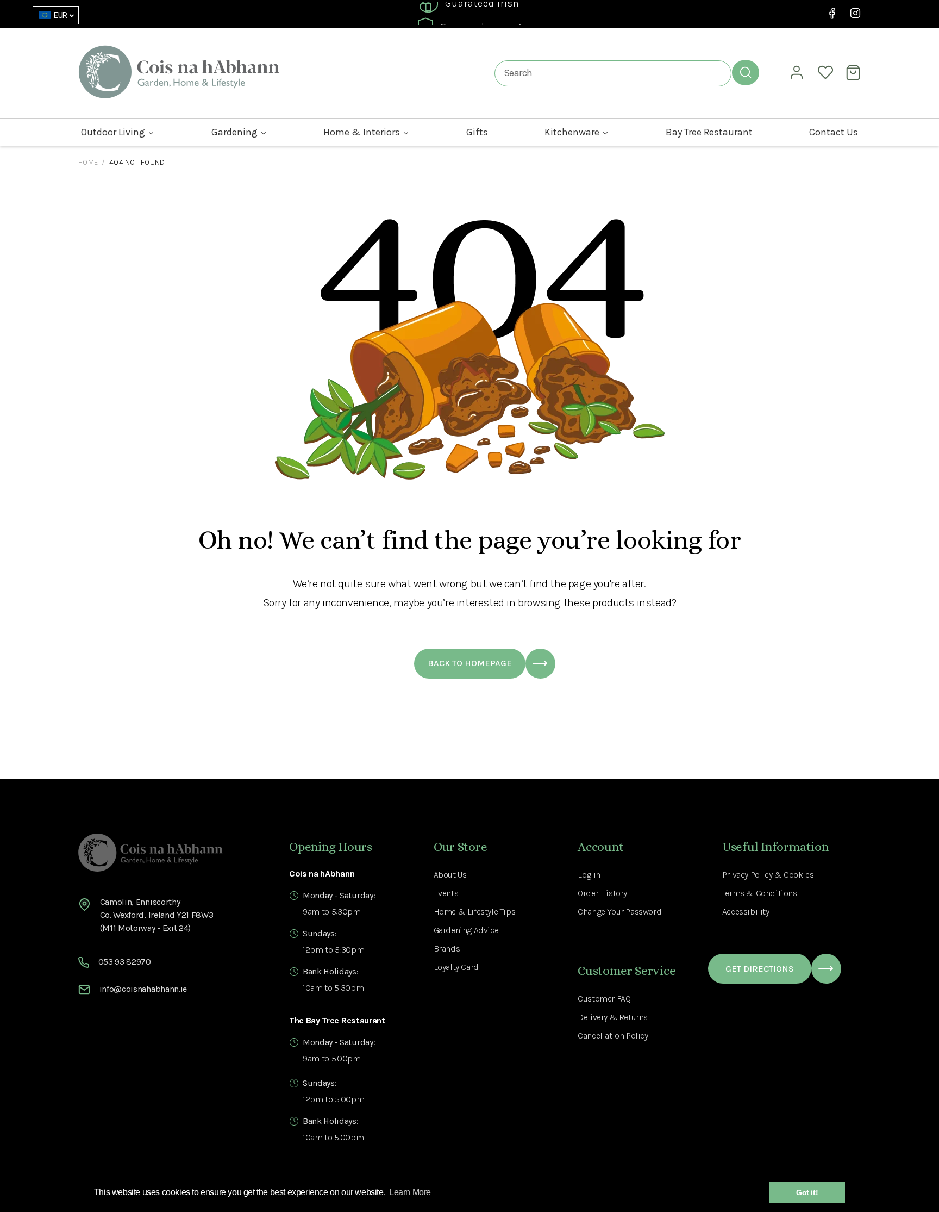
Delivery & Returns (613, 1017)
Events (446, 893)
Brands (447, 948)
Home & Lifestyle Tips (475, 911)
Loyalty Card (456, 967)
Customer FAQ (604, 998)
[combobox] (612, 73)
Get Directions (759, 969)
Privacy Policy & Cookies (767, 874)
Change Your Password (619, 911)
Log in (589, 874)
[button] (854, 72)
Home (88, 162)
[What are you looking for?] (745, 72)
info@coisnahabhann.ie (143, 989)
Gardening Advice (466, 930)
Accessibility (745, 911)
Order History (602, 893)
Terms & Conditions (759, 893)
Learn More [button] (410, 1192)
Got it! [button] (807, 1192)
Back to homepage (470, 663)
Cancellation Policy (613, 1035)
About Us (450, 874)
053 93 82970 (124, 961)
